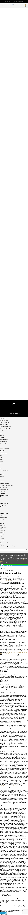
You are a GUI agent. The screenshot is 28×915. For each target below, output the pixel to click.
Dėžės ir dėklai (3, 491)
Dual (1, 455)
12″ (1, 501)
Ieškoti (26, 549)
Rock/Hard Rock (6, 140)
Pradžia (3, 10)
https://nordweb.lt (4, 653)
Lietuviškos (2, 437)
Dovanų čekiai (3, 525)
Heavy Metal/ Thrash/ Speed (6, 428)
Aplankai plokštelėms (4, 495)
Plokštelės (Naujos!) (4, 418)
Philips (1, 459)
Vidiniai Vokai (3, 505)
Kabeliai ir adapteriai (4, 483)
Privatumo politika (4, 542)
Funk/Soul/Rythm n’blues (5, 426)
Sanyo (1, 461)
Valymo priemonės (4, 517)
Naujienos (2, 540)
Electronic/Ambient (4, 422)
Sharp (1, 463)
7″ (0, 496)
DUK (1, 536)
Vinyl (12, 66)
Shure (1, 466)
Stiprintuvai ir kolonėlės (5, 489)
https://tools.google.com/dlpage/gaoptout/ (10, 785)
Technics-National (4, 470)
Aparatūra (2, 450)
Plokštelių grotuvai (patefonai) (6, 485)
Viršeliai (2, 515)
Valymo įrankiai (3, 519)
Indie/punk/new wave (21, 64)
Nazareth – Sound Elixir (7, 261)
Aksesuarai (2, 493)
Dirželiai (2, 476)
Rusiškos (2, 446)
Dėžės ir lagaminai (4, 503)
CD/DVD (2, 523)
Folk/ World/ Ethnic (4, 424)
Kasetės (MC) (3, 527)
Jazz (2, 390)
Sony (1, 468)
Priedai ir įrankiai (3, 487)
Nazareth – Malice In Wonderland (10, 142)
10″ (1, 498)
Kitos (1, 472)
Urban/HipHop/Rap (4, 448)
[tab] (14, 73)
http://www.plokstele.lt (5, 580)
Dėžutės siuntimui (4, 513)
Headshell (2, 481)
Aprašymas (14, 73)
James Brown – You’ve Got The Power (11, 392)
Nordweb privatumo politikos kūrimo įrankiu (16, 652)
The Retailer (16, 413)
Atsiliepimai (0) (14, 76)
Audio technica (3, 453)
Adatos (1, 451)
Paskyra (2, 538)
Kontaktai (2, 530)
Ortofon (1, 457)
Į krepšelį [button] (25, 137)
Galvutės (2, 478)
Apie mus (2, 529)
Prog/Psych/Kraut (4, 441)
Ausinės (1, 474)
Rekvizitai (2, 532)
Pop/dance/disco (4, 439)
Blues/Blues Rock (4, 420)
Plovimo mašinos (3, 521)
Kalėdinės (2, 435)
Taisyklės (2, 534)
